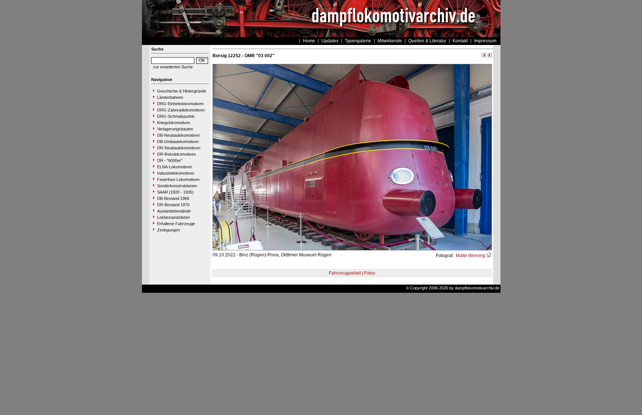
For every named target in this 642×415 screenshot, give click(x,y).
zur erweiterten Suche (173, 67)
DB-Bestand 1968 (173, 198)
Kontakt (460, 40)
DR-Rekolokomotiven (176, 154)
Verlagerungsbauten (175, 129)
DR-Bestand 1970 (173, 204)
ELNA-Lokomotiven (174, 167)
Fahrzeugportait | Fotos (352, 273)
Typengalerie (358, 40)
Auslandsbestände (174, 211)
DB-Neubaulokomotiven (178, 135)
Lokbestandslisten (173, 217)
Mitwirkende (389, 40)
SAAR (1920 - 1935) (175, 192)
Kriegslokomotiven (173, 122)
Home (309, 40)
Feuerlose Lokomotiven (178, 179)
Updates (329, 40)
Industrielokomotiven (175, 173)
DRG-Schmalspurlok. (176, 116)
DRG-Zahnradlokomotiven (181, 110)
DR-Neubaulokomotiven (178, 148)
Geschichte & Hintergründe (181, 91)
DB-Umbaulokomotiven (178, 141)
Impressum (485, 40)
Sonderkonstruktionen (177, 186)
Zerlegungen (168, 230)
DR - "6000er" (169, 160)
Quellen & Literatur (427, 40)
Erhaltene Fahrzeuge (176, 223)
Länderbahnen (170, 97)
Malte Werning (470, 255)
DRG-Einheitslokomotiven (180, 103)
